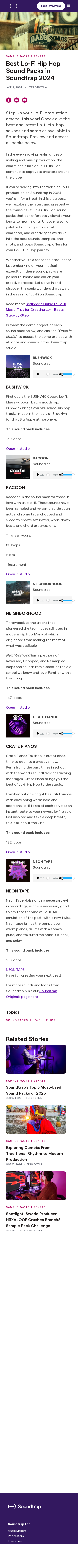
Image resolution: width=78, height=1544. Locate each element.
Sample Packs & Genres (26, 56)
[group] (52, 374)
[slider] (66, 373)
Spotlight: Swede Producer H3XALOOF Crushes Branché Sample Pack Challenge (33, 1219)
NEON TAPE (15, 969)
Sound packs (17, 1020)
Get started (51, 6)
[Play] (38, 374)
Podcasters (16, 1536)
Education (15, 1541)
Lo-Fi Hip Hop (44, 1020)
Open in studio (18, 448)
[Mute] (61, 374)
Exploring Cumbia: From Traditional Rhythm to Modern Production (34, 1153)
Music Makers (17, 1530)
